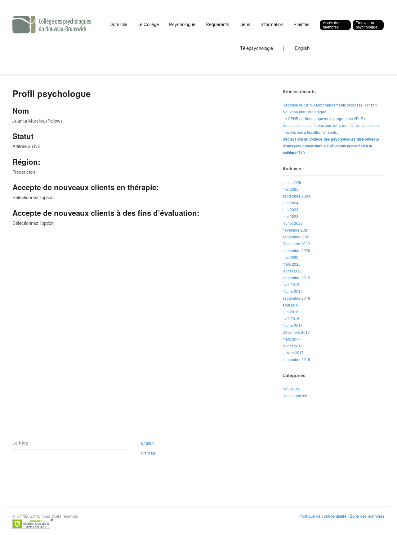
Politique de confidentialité (322, 516)
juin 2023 (290, 209)
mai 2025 (290, 189)
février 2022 (293, 223)
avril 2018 (291, 318)
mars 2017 (292, 338)
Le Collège (148, 24)
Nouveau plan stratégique (304, 111)
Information (272, 24)
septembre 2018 (296, 298)
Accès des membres (331, 25)
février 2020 (293, 270)
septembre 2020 (296, 250)
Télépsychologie (256, 48)
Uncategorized (295, 395)
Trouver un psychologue (366, 25)
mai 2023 (290, 216)
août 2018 (291, 304)
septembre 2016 (296, 359)
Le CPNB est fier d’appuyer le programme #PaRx (324, 118)
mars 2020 (292, 264)
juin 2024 (290, 202)
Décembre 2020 (296, 243)
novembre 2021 (296, 230)
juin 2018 (290, 311)
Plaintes (301, 24)
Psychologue (182, 24)
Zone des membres (367, 516)
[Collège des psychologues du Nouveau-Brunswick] (51, 30)
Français (148, 452)
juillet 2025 (292, 182)
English (302, 48)
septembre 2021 (296, 236)
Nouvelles (291, 388)
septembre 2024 (296, 195)
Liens (244, 24)
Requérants (217, 24)
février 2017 (293, 345)
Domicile (118, 24)
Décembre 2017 (296, 332)
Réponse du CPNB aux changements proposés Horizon (330, 104)
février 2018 (293, 325)
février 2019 (293, 291)
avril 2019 (291, 284)
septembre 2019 (296, 277)
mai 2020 (290, 257)
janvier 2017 (293, 352)
